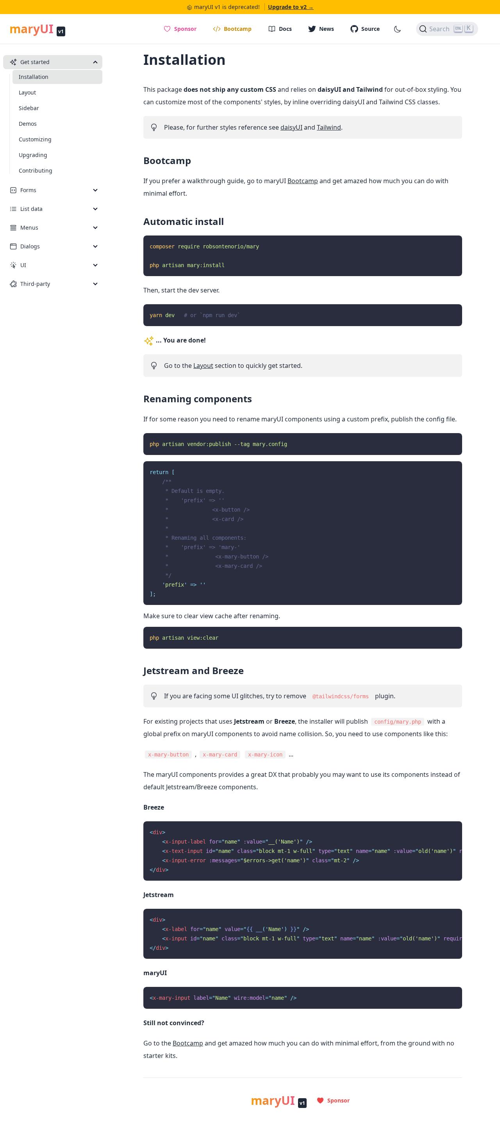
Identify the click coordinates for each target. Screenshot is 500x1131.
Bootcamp (167, 160)
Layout (203, 365)
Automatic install (183, 221)
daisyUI (291, 127)
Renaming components (197, 398)
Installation (184, 59)
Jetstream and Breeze (193, 670)
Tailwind (329, 127)
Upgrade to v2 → (291, 7)
